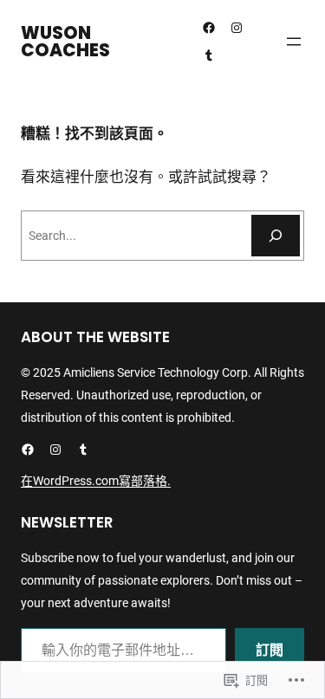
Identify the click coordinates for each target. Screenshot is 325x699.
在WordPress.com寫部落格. (96, 481)
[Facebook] (209, 28)
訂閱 (269, 650)
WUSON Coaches (65, 41)
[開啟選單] (293, 41)
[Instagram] (237, 28)
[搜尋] (275, 235)
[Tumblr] (209, 55)
